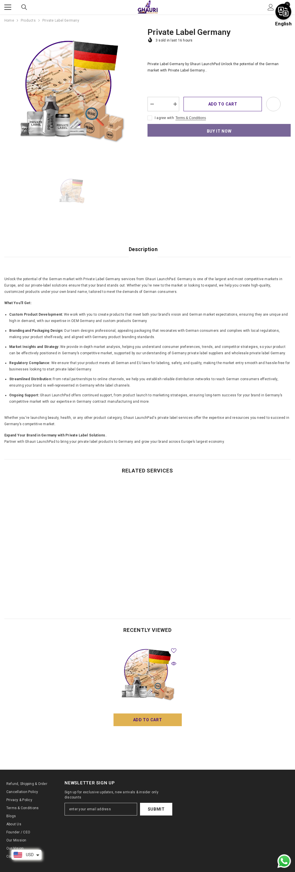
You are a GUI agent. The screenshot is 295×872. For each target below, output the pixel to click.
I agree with (164, 118)
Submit (156, 809)
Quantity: (155, 93)
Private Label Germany (147, 739)
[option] (71, 94)
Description (143, 249)
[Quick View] (174, 663)
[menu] (7, 7)
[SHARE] (286, 104)
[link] (38, 588)
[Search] (24, 7)
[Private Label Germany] (148, 676)
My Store (147, 732)
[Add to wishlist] (273, 104)
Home (9, 20)
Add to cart (222, 104)
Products (28, 20)
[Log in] (271, 7)
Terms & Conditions (190, 118)
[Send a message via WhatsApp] (284, 861)
